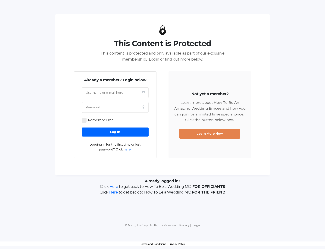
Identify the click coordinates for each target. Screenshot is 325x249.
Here (113, 186)
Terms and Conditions (153, 243)
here (127, 149)
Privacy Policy (177, 243)
